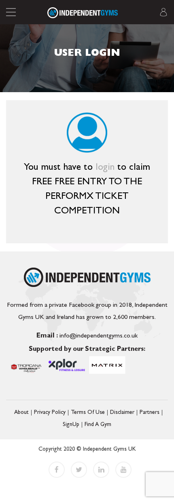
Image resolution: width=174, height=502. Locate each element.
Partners (149, 413)
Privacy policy (50, 413)
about (21, 413)
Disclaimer (122, 413)
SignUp (71, 425)
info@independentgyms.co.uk (87, 336)
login (106, 168)
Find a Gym (98, 425)
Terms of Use (88, 413)
